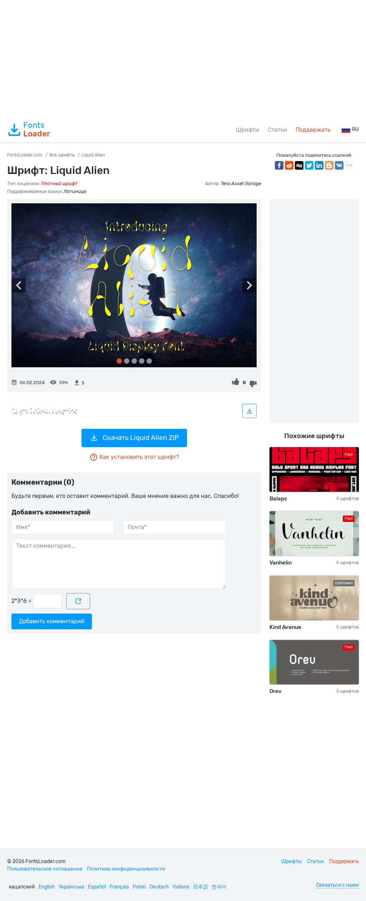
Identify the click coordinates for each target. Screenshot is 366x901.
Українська (71, 887)
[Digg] (299, 165)
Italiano (181, 887)
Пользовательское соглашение (45, 869)
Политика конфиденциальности (126, 869)
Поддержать (313, 129)
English (47, 887)
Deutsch (159, 887)
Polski (139, 887)
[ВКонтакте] (339, 165)
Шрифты (247, 129)
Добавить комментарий (51, 621)
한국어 (219, 887)
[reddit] (289, 165)
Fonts (36, 129)
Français (119, 887)
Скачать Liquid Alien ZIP (141, 437)
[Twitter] (309, 165)
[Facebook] (279, 165)
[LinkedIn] (319, 165)
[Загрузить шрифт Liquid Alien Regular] (249, 411)
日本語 (200, 887)
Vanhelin (280, 563)
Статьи (277, 129)
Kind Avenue (285, 627)
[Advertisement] (183, 59)
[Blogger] (329, 165)
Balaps (278, 498)
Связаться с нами (337, 885)
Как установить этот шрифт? (139, 457)
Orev (275, 691)
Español (97, 887)
